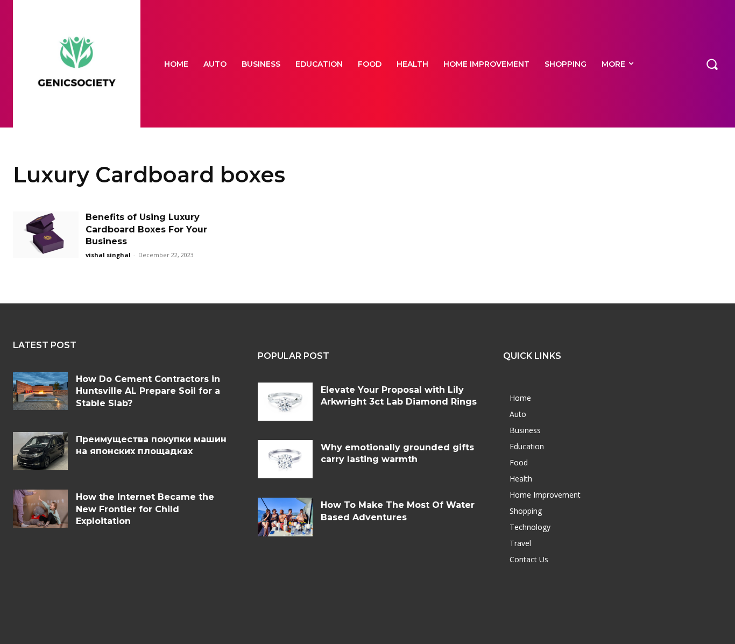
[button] (712, 63)
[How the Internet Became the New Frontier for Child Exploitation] (40, 509)
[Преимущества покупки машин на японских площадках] (40, 451)
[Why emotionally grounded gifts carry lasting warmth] (285, 459)
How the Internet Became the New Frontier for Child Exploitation (145, 509)
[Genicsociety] (76, 64)
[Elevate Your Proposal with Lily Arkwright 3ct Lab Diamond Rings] (285, 402)
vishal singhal (108, 255)
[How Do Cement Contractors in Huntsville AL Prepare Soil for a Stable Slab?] (40, 391)
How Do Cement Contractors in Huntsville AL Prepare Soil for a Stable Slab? (148, 391)
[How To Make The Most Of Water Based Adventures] (285, 517)
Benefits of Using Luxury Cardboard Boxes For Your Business (146, 229)
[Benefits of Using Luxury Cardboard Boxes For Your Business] (46, 234)
